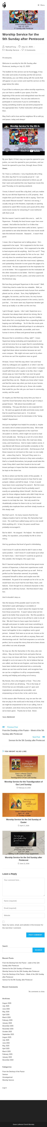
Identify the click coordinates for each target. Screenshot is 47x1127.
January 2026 (7, 1023)
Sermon (5, 1074)
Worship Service (12, 50)
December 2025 (7, 1026)
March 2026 (6, 1017)
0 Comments (30, 50)
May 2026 (5, 1012)
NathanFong (11, 47)
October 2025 (7, 1031)
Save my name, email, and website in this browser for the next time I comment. (22, 926)
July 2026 (5, 1006)
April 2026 (5, 1014)
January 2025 (7, 1057)
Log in (4, 1088)
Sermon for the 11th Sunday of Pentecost (16, 968)
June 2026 (6, 1009)
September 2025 (8, 1034)
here (35, 72)
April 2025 (5, 1048)
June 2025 (6, 1043)
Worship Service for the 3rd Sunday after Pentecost (23, 858)
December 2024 (7, 1060)
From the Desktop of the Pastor (13, 1071)
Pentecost (11, 717)
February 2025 (7, 1054)
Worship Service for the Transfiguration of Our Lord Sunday (23, 783)
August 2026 (6, 1003)
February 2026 (7, 1020)
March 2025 (6, 1051)
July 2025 (5, 1040)
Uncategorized (7, 1077)
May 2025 (5, 1046)
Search (5, 946)
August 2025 (6, 1037)
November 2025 (7, 1029)
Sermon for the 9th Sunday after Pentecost (17, 980)
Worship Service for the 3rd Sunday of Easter (23, 821)
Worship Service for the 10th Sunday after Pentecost (20, 971)
